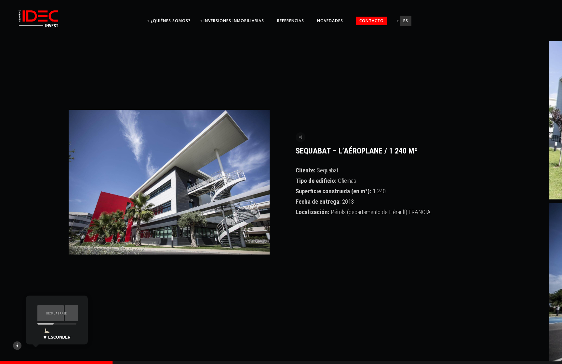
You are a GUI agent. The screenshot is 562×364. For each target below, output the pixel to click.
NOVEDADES (330, 20)
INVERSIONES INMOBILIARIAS (234, 20)
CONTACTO (371, 20)
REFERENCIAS (290, 20)
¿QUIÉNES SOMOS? (171, 20)
